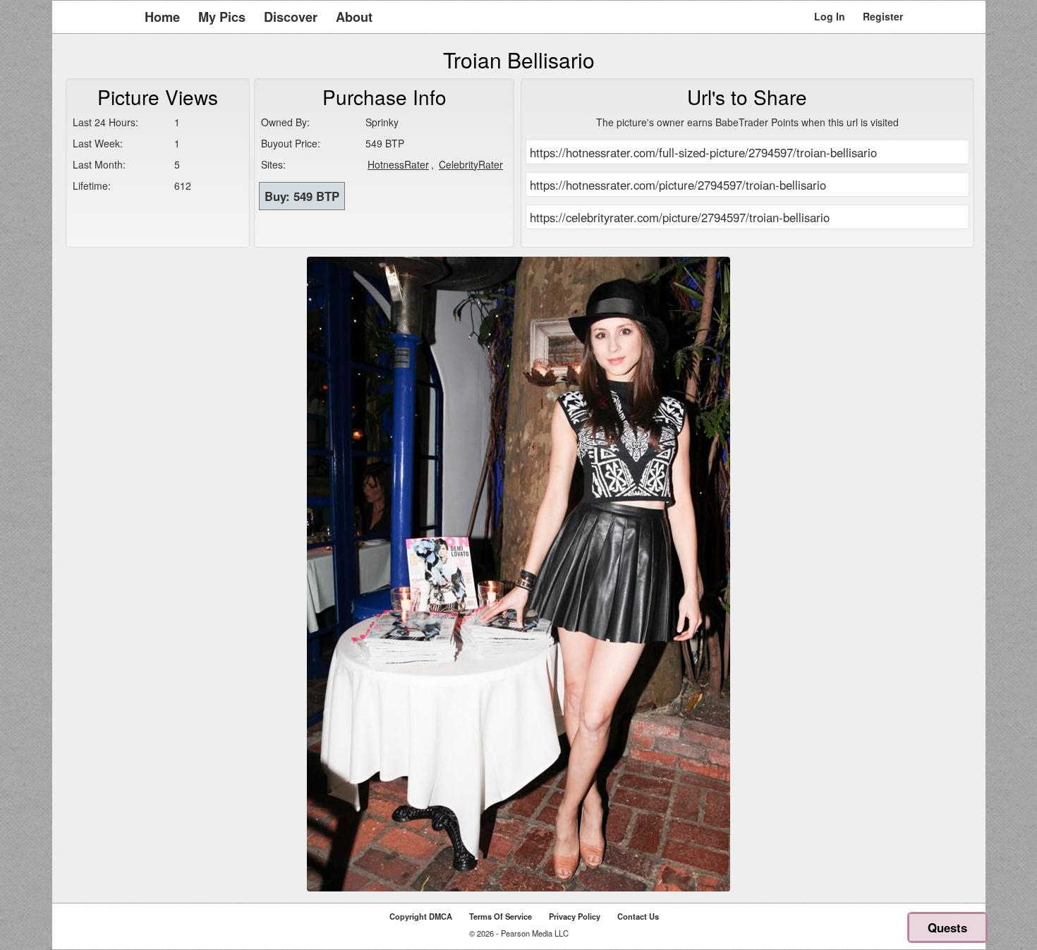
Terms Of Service (500, 916)
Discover (290, 17)
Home (162, 17)
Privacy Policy (574, 916)
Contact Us (638, 916)
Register (883, 16)
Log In (829, 16)
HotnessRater (398, 164)
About (354, 17)
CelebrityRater (471, 164)
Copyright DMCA (420, 916)
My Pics (221, 17)
